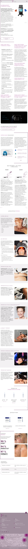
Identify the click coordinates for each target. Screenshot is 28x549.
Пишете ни (13, 511)
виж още (4, 401)
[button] (26, 207)
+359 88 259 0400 (4, 527)
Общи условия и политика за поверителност (20, 547)
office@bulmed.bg (17, 527)
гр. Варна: (16, 519)
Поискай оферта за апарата (6, 38)
